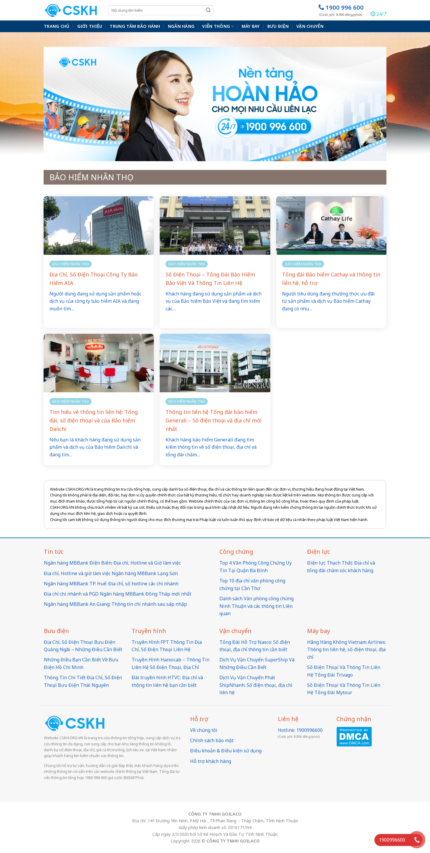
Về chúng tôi (203, 730)
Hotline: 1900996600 (300, 730)
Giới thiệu (89, 26)
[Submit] (208, 10)
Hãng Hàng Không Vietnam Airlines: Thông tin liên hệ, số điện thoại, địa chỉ (346, 649)
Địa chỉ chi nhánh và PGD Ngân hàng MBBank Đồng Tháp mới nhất (117, 594)
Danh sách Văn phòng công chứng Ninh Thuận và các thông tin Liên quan (256, 606)
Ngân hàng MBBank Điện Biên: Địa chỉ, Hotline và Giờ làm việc (112, 563)
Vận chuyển (310, 26)
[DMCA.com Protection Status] (354, 736)
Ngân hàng (181, 26)
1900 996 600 (341, 10)
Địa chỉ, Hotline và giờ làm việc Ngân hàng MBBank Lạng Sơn (111, 573)
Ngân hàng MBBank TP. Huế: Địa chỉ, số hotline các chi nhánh (111, 583)
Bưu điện (278, 26)
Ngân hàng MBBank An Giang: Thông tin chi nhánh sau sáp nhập (115, 604)
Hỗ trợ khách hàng (210, 761)
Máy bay (251, 26)
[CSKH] (71, 10)
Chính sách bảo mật (211, 740)
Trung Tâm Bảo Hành (135, 26)
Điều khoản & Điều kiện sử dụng (226, 750)
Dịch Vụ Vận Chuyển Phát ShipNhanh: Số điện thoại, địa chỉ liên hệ (255, 685)
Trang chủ (57, 26)
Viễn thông (216, 26)
